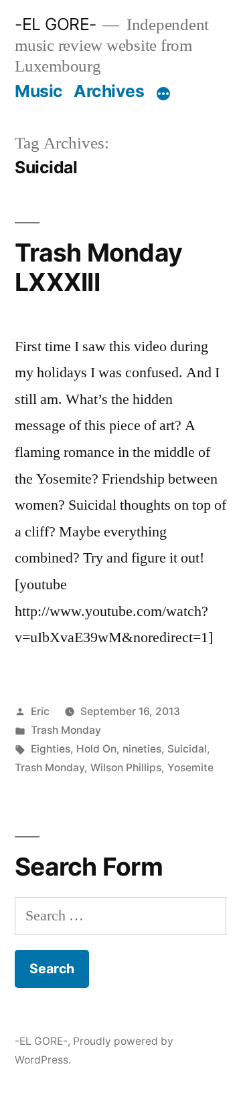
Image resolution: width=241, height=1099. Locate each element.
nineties (142, 748)
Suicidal (187, 748)
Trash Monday (66, 730)
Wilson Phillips (125, 767)
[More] (163, 94)
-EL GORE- (55, 24)
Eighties (50, 748)
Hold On (96, 748)
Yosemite (190, 767)
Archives (109, 91)
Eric (40, 711)
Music (39, 91)
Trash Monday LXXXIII (98, 267)
